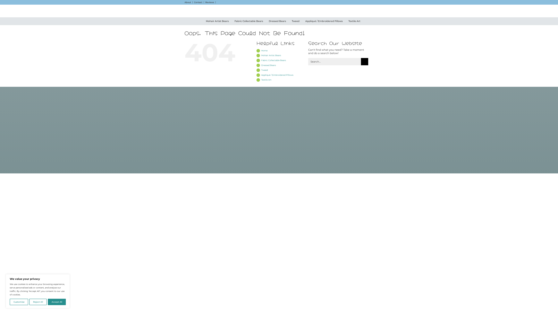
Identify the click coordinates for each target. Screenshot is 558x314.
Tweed (264, 70)
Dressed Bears (268, 65)
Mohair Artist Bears (271, 55)
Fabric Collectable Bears (273, 60)
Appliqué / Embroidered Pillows (277, 75)
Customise (19, 302)
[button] (186, 11)
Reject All (38, 302)
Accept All (57, 302)
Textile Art (266, 79)
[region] (38, 291)
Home (264, 50)
